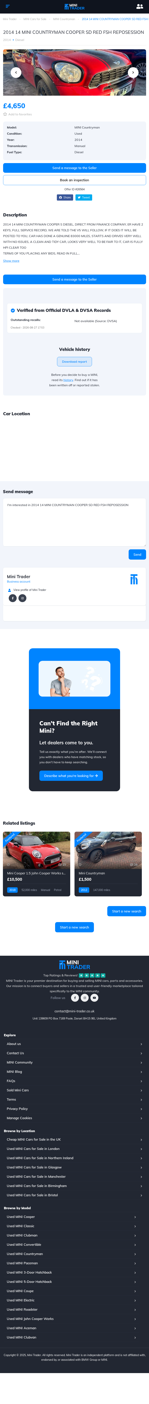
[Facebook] (13, 598)
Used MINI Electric (20, 1300)
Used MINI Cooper (21, 1217)
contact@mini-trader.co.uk (74, 1011)
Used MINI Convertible (24, 1244)
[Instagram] (22, 598)
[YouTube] (94, 998)
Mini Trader (10, 19)
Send (137, 554)
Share (67, 197)
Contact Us (15, 1053)
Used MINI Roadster (22, 1309)
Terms (11, 1099)
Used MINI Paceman (22, 1263)
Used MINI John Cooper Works (30, 1319)
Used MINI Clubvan (21, 1337)
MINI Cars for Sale (34, 19)
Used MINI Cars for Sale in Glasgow (34, 1167)
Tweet (85, 197)
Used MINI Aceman (21, 1328)
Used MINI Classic (20, 1226)
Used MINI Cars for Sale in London (33, 1149)
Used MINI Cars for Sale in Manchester (36, 1176)
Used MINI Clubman (22, 1235)
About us (14, 1044)
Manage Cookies (19, 1118)
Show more (11, 261)
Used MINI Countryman (25, 1254)
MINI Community (20, 1062)
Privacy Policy (17, 1109)
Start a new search (126, 911)
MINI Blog (14, 1072)
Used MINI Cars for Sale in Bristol (32, 1195)
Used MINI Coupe (20, 1291)
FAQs (11, 1081)
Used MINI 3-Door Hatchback (29, 1272)
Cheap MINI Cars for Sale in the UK (34, 1139)
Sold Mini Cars (18, 1090)
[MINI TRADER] (74, 7)
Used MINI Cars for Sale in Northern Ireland (40, 1158)
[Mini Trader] (134, 579)
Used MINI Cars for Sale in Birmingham (37, 1186)
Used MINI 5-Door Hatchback (29, 1282)
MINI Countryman (64, 19)
